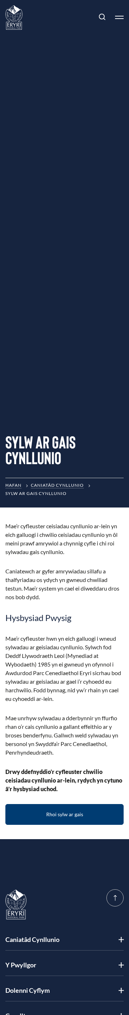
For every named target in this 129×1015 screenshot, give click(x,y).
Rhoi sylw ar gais (64, 814)
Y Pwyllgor (20, 965)
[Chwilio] (102, 17)
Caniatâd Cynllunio (57, 485)
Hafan (13, 485)
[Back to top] (115, 897)
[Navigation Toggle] (116, 17)
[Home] (14, 17)
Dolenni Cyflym (27, 990)
